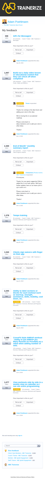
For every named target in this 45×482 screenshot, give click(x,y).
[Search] (39, 445)
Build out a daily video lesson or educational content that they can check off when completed (27, 76)
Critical (19, 53)
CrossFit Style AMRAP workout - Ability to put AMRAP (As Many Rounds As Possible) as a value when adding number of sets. (28, 342)
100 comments (17, 81)
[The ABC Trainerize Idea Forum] (22, 8)
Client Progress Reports (19, 152)
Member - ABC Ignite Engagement (18, 458)
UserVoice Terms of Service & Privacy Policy (22, 477)
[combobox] (21, 445)
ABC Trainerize (13, 465)
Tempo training (20, 215)
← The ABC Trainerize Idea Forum (12, 25)
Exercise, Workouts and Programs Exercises (25, 219)
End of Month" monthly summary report (24, 147)
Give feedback (13, 450)
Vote (6, 41)
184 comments (26, 302)
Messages (16, 40)
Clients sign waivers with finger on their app (27, 253)
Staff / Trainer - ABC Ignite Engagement (20, 460)
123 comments (17, 348)
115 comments (17, 150)
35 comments (16, 257)
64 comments (25, 389)
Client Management (18, 258)
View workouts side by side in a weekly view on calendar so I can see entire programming (28, 384)
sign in (20, 435)
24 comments (16, 38)
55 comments (16, 218)
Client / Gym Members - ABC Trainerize (20, 453)
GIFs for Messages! (22, 36)
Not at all (19, 50)
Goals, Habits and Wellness (20, 83)
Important (30, 50)
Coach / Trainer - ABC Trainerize (30, 38)
